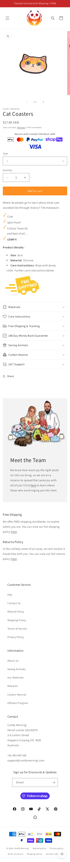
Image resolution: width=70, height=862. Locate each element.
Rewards (12, 686)
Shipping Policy (16, 620)
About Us (13, 660)
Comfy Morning (21, 848)
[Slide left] (27, 102)
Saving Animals (16, 669)
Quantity (7, 170)
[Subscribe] (53, 782)
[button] (7, 18)
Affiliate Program (17, 703)
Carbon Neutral (16, 694)
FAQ (9, 594)
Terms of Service (17, 628)
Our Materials (15, 677)
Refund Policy (15, 611)
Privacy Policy (15, 637)
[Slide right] (43, 102)
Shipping (21, 127)
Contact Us (14, 603)
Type (5, 153)
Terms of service (15, 854)
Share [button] (10, 376)
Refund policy (39, 848)
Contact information (56, 854)
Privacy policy (56, 848)
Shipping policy (34, 854)
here (33, 485)
